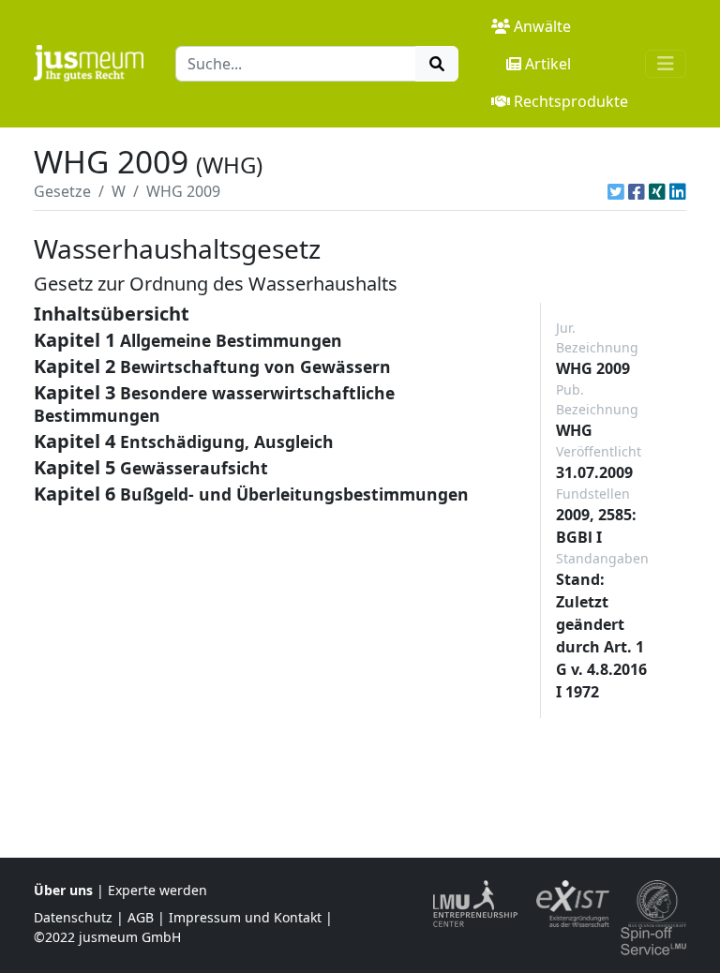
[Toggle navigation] (665, 64)
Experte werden (157, 890)
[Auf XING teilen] (657, 191)
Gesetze (62, 191)
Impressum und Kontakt (245, 917)
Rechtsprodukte (571, 101)
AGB (141, 917)
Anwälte (542, 26)
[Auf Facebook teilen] (636, 191)
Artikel (548, 63)
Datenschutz (73, 917)
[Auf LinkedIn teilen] (677, 191)
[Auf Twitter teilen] (616, 191)
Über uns (63, 890)
